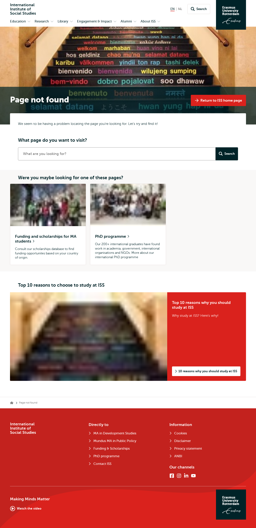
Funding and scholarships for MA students (45, 239)
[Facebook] (171, 475)
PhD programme (111, 236)
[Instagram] (179, 475)
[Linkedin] (186, 475)
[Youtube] (193, 475)
